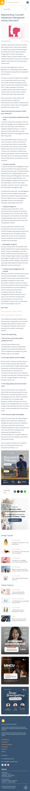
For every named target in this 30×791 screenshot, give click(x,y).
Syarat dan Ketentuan (7, 744)
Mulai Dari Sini (15, 520)
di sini (16, 448)
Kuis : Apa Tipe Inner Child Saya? (12, 315)
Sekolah (3, 751)
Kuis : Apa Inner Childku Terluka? (12, 311)
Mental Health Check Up (13, 2)
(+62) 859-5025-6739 (8, 759)
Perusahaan (4, 755)
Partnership (4, 749)
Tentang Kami (5, 742)
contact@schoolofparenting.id (10, 761)
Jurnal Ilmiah (5, 746)
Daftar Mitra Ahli (5, 739)
